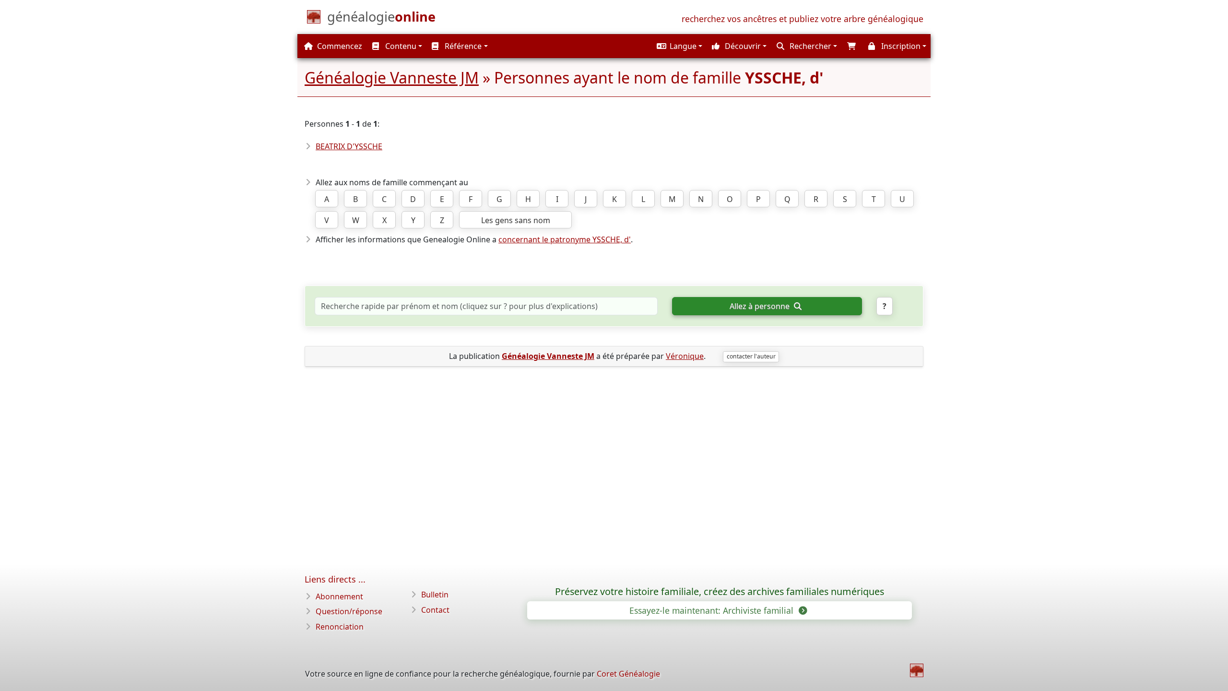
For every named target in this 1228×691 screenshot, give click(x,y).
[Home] (916, 670)
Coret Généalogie (628, 673)
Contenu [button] (399, 46)
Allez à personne (760, 306)
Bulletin (435, 594)
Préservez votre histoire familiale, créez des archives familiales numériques (719, 591)
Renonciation (340, 626)
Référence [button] (462, 46)
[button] (678, 46)
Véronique (685, 356)
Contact (435, 610)
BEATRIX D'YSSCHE (349, 146)
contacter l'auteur (751, 356)
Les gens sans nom (515, 220)
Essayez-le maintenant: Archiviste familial (712, 610)
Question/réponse (349, 611)
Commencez (338, 46)
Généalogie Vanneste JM (392, 77)
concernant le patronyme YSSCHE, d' (564, 239)
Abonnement (339, 596)
